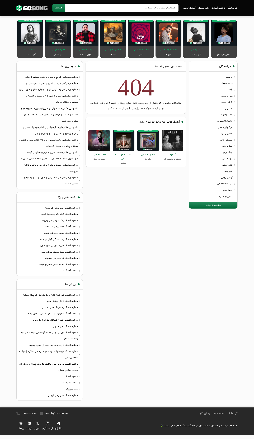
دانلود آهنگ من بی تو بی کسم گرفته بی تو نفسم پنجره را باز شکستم (49, 336)
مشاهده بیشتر (213, 205)
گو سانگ (32, 8)
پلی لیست (203, 8)
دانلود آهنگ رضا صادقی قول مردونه (59, 239)
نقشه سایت (219, 414)
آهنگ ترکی (189, 8)
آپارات (29, 428)
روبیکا (21, 428)
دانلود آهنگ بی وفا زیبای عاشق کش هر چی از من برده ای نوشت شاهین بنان (48, 367)
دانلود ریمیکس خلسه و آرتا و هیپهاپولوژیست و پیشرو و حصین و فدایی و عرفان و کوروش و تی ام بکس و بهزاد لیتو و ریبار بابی (49, 115)
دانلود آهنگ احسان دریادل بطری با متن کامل (54, 320)
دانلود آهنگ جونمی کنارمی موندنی (59, 307)
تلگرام (58, 428)
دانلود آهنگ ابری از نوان (65, 326)
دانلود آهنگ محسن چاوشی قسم (61, 233)
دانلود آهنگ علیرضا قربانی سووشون (59, 246)
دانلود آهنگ (218, 8)
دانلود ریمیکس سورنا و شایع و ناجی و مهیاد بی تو (52, 83)
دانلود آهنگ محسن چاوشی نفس (61, 227)
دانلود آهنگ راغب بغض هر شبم (61, 208)
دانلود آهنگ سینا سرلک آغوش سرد (59, 252)
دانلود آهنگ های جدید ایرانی (63, 395)
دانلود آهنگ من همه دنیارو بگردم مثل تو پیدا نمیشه (50, 295)
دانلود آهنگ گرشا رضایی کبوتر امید (59, 214)
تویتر (37, 428)
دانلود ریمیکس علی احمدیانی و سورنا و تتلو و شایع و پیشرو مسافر (50, 181)
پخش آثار (205, 414)
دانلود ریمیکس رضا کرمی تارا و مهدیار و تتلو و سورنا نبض (48, 89)
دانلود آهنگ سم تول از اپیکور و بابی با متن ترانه (53, 314)
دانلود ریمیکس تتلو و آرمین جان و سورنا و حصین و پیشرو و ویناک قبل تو (52, 99)
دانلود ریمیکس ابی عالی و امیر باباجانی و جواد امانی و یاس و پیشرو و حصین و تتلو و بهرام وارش (50, 131)
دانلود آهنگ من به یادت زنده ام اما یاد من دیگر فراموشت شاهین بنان (48, 355)
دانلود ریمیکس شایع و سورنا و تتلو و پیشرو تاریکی (51, 77)
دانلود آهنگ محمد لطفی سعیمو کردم (58, 265)
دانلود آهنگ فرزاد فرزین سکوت (61, 258)
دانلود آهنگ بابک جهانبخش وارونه (60, 221)
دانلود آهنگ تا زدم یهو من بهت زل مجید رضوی (53, 345)
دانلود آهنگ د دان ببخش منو (62, 301)
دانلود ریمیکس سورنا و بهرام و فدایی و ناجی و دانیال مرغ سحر (50, 168)
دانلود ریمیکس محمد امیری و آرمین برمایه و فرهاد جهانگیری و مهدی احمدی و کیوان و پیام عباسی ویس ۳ (49, 156)
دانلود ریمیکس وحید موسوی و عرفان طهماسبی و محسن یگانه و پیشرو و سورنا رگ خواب (48, 143)
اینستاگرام (47, 428)
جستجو (58, 8)
